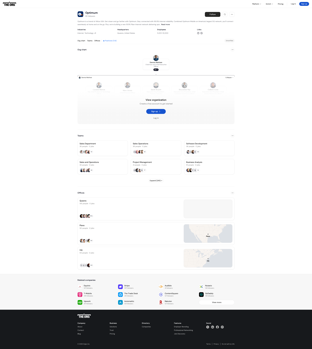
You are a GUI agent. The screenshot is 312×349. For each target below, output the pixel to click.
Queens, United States (126, 33)
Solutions (113, 327)
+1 (95, 33)
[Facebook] (217, 326)
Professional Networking (183, 330)
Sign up (304, 4)
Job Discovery (179, 334)
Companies (146, 327)
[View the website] (201, 33)
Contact (81, 330)
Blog (79, 334)
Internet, (81, 33)
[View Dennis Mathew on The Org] (156, 58)
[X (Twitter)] (207, 326)
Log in (293, 4)
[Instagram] (222, 326)
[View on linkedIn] (198, 33)
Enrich (268, 4)
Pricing (112, 334)
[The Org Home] (9, 4)
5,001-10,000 (162, 33)
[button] (156, 64)
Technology (89, 33)
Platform (255, 4)
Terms (208, 344)
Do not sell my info (228, 344)
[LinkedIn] (212, 326)
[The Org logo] (84, 316)
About (80, 327)
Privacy (216, 344)
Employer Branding (181, 327)
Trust (112, 330)
